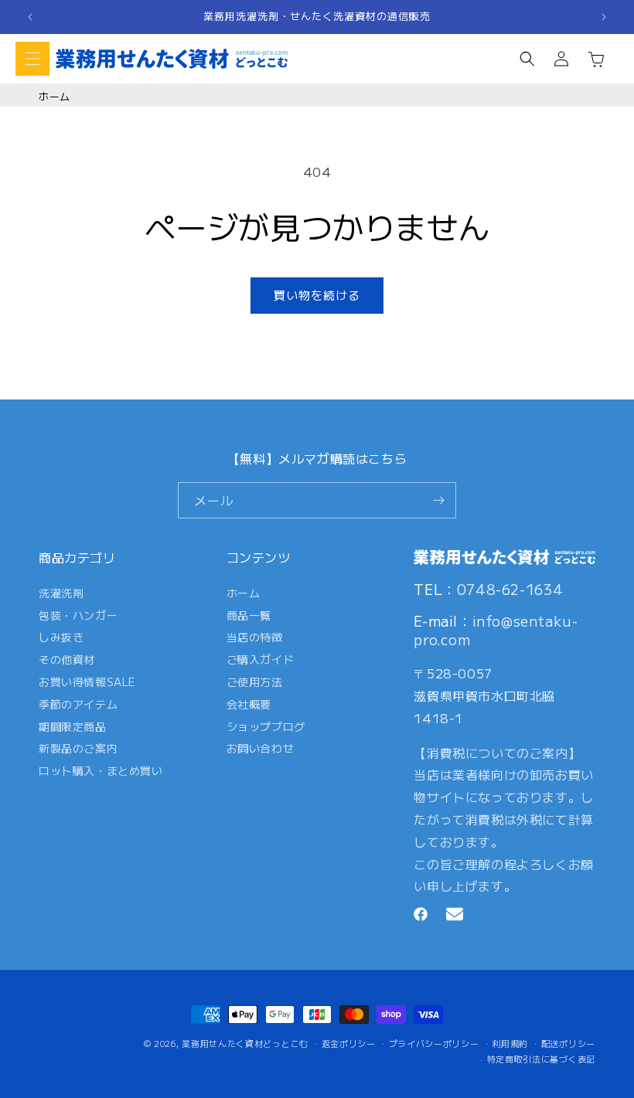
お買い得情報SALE (87, 681)
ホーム (54, 96)
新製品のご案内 (78, 748)
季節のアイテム (78, 704)
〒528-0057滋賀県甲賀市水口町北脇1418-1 (484, 695)
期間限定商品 (73, 726)
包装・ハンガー (78, 615)
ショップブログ (266, 726)
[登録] (438, 500)
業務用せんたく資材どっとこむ (245, 1043)
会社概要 (249, 704)
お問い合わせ (261, 748)
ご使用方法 (255, 681)
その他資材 (67, 659)
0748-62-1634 (510, 589)
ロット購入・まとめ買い (101, 770)
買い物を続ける (317, 295)
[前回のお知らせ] (30, 17)
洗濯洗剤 (61, 595)
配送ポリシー (568, 1043)
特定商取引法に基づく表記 (541, 1058)
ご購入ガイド (261, 659)
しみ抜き (61, 636)
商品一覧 (249, 615)
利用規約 (510, 1043)
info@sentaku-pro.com (496, 629)
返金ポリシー (349, 1043)
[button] (32, 59)
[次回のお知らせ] (604, 17)
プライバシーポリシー (434, 1043)
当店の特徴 (255, 636)
